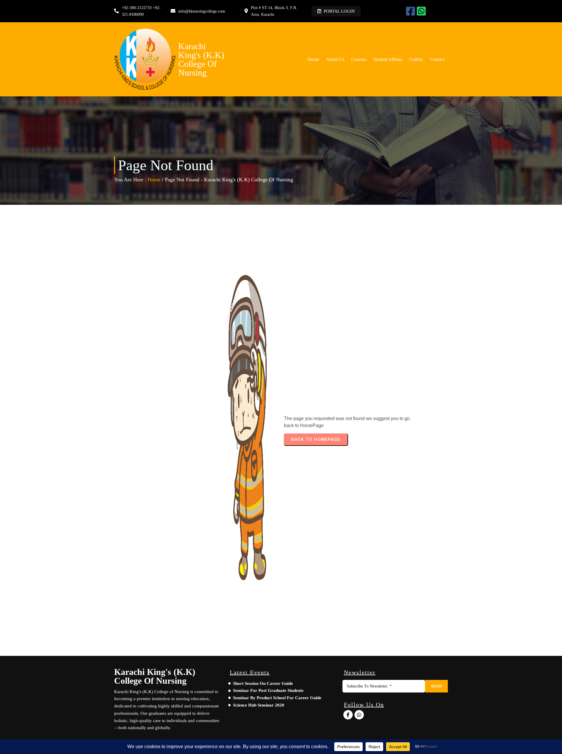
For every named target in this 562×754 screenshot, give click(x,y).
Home (154, 179)
